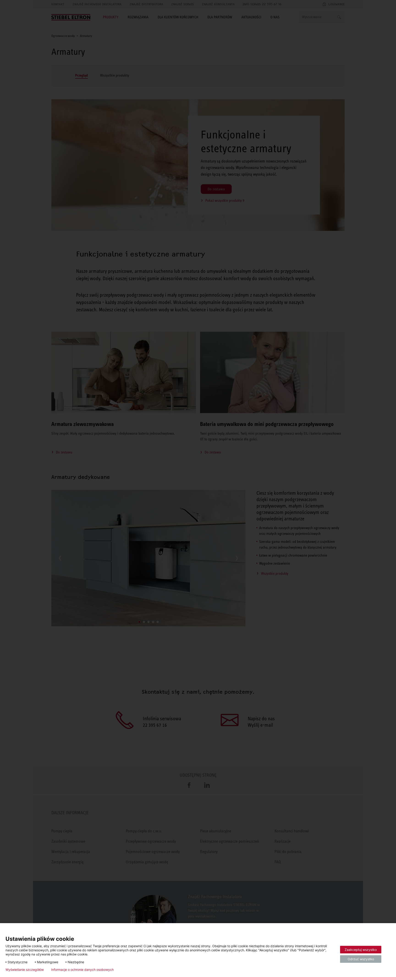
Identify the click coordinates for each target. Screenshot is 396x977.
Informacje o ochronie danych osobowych (82, 969)
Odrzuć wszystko (361, 959)
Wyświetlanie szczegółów (25, 969)
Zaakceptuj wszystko (361, 950)
